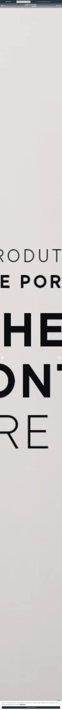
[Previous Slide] (2, 358)
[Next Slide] (59, 358)
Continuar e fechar (31, 707)
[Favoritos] (57, 5)
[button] (5, 5)
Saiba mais (22, 704)
